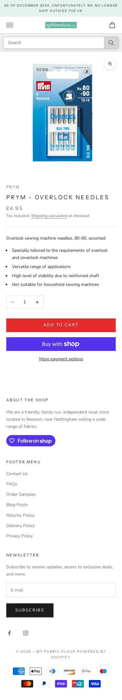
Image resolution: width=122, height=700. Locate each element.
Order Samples (21, 494)
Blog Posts (17, 505)
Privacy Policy (19, 536)
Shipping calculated (49, 216)
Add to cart (61, 325)
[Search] (111, 42)
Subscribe (29, 610)
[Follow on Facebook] (9, 633)
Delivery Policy (20, 526)
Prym (13, 187)
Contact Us (17, 474)
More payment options (61, 359)
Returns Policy (20, 515)
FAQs (11, 484)
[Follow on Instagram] (26, 633)
